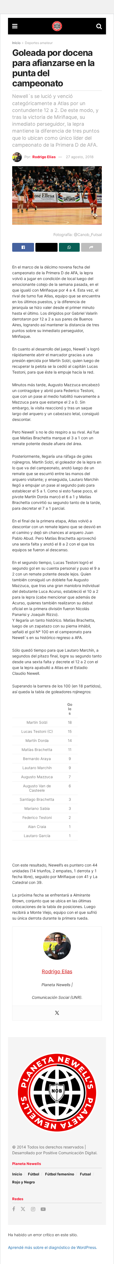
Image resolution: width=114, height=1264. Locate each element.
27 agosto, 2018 (80, 157)
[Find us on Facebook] (13, 1209)
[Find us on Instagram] (33, 1209)
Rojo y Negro (23, 1182)
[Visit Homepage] (57, 26)
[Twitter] (57, 1013)
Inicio (16, 43)
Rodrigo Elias (44, 157)
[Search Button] (99, 26)
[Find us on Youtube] (43, 1209)
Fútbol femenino (59, 1174)
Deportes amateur (39, 43)
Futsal (85, 1174)
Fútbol (33, 1174)
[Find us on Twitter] (22, 1209)
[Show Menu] (14, 26)
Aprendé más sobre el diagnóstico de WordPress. (52, 1247)
